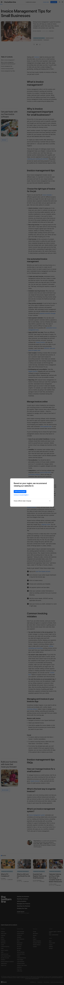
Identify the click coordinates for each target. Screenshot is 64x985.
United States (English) (20, 491)
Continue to (21, 495)
